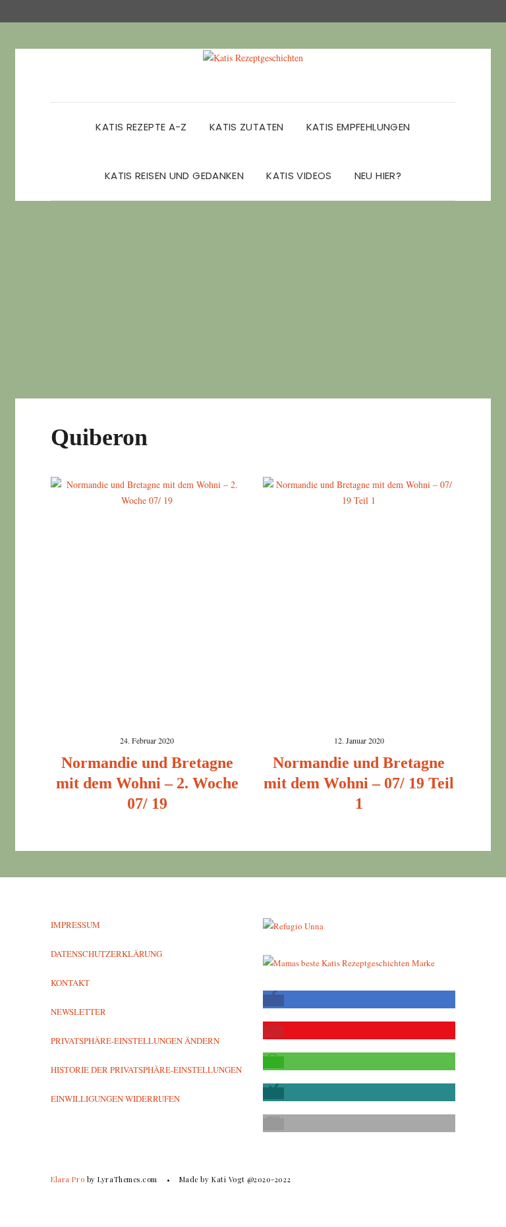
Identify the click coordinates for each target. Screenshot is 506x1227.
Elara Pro (67, 1179)
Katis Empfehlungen (358, 127)
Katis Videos (299, 175)
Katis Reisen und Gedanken (174, 175)
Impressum (75, 925)
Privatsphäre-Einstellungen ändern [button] (135, 1041)
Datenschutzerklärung (106, 954)
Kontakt (70, 983)
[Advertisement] (253, 299)
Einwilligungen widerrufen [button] (115, 1098)
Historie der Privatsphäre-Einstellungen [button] (146, 1070)
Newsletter (78, 1012)
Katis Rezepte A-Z (141, 127)
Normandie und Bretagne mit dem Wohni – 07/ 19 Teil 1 (359, 783)
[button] (273, 1000)
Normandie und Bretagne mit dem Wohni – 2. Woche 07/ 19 (147, 783)
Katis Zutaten (247, 127)
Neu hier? (377, 175)
